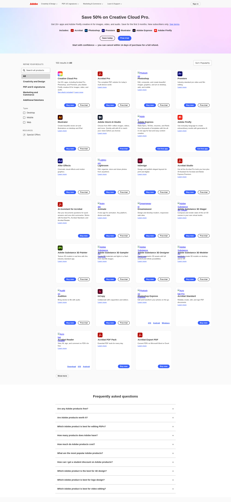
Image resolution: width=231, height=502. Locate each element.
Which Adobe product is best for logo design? (81, 480)
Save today (107, 38)
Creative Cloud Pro (67, 78)
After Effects (64, 165)
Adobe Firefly (184, 122)
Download (71, 367)
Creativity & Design (48, 4)
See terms (174, 24)
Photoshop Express (148, 296)
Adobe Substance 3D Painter (72, 252)
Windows (166, 323)
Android (156, 323)
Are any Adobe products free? (72, 408)
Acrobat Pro (104, 78)
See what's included (65, 92)
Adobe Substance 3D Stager (192, 209)
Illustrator (63, 122)
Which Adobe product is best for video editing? (81, 489)
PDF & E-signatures (69, 4)
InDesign (142, 165)
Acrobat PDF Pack (107, 339)
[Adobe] (34, 4)
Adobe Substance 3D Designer (153, 252)
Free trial (124, 38)
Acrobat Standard (187, 296)
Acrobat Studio (185, 165)
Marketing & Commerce (92, 4)
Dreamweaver (145, 209)
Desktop (31, 112)
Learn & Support (113, 4)
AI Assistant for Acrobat (70, 209)
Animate (102, 209)
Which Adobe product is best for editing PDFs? (81, 426)
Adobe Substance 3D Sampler (113, 252)
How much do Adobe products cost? (76, 444)
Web (29, 122)
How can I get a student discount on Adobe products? (85, 462)
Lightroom (103, 165)
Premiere (182, 78)
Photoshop (143, 78)
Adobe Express (145, 122)
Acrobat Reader (66, 339)
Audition (62, 296)
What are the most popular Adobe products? (80, 453)
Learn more (78, 92)
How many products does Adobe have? (77, 435)
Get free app (162, 149)
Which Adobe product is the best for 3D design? (82, 471)
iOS (149, 323)
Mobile (30, 117)
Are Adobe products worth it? (72, 417)
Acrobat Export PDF (148, 339)
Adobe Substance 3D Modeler (193, 252)
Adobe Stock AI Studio (109, 122)
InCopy (101, 296)
